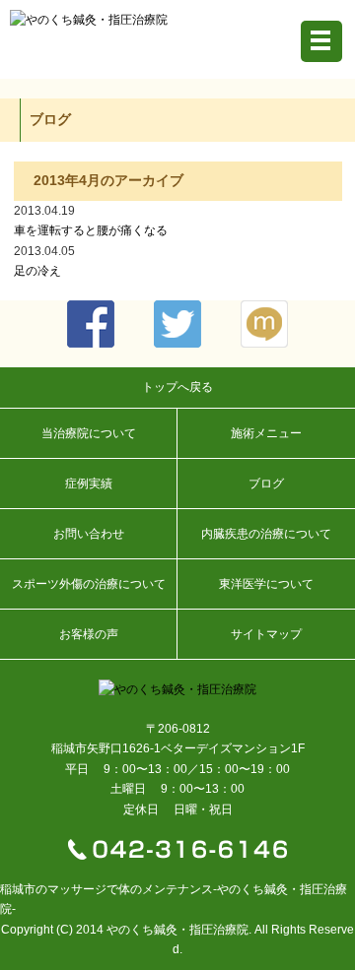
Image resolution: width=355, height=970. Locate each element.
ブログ (266, 483)
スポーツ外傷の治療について (89, 584)
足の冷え (37, 271)
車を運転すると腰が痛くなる (91, 230)
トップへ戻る (177, 387)
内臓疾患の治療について (266, 534)
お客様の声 (88, 634)
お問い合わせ (88, 534)
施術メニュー (266, 433)
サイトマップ (266, 634)
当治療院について (88, 433)
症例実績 (88, 483)
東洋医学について (266, 584)
